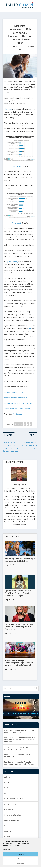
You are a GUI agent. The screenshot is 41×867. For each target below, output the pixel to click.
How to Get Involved (12, 820)
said (27, 317)
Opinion (7, 837)
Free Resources (10, 804)
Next (32, 435)
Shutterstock (17, 414)
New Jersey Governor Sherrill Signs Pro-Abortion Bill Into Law (19, 731)
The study (8, 109)
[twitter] (18, 424)
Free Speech (8, 809)
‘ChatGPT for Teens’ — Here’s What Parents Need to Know (17, 748)
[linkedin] (25, 424)
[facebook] (15, 424)
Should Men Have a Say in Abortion (17, 408)
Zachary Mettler (20, 484)
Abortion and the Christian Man (15, 398)
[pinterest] (21, 424)
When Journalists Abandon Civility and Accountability (19, 755)
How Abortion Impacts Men (14, 392)
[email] (28, 424)
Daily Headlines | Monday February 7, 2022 (29, 445)
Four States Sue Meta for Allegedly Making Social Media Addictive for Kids (19, 763)
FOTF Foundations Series (13, 799)
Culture (7, 777)
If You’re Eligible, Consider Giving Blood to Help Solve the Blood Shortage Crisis (10, 448)
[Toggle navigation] (36, 39)
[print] (31, 424)
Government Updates (12, 815)
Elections (7, 788)
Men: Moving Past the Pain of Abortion (18, 403)
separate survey (12, 261)
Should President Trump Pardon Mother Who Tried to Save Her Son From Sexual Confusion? (19, 740)
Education (8, 782)
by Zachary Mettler (12, 47)
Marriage (7, 831)
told (30, 328)
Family (6, 793)
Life (19, 49)
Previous (9, 435)
